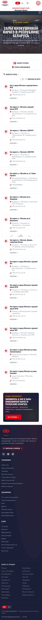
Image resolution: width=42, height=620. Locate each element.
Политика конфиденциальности (11, 617)
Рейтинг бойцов (7, 486)
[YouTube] (8, 454)
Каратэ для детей (8, 480)
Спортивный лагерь (9, 477)
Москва (4, 568)
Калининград (6, 586)
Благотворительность (9, 545)
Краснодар (5, 589)
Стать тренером (7, 548)
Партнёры (5, 541)
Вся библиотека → (8, 515)
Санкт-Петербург (8, 571)
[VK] (3, 454)
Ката (3, 503)
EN (22, 3)
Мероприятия (6, 532)
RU (18, 3)
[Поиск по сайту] (27, 3)
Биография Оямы (7, 512)
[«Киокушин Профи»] (5, 3)
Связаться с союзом (13, 448)
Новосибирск (26, 568)
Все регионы (12, 417)
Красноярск (6, 592)
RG (26, 617)
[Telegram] (13, 454)
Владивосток (6, 580)
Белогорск (5, 577)
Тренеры (5, 471)
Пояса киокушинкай (8, 500)
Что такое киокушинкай (10, 497)
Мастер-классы (7, 474)
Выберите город (11, 74)
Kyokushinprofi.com (11, 611)
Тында (24, 583)
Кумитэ (4, 506)
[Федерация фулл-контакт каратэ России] (38, 3)
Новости (5, 529)
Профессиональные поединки (12, 483)
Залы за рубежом (8, 468)
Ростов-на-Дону (27, 574)
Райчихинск (26, 571)
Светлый (25, 577)
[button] (39, 12)
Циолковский (26, 589)
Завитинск (5, 583)
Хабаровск (25, 586)
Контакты (5, 551)
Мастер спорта (7, 509)
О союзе (5, 526)
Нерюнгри (5, 598)
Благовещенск (6, 574)
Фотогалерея (6, 535)
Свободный (26, 580)
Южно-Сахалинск (28, 592)
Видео (4, 538)
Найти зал (5, 465)
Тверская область (28, 595)
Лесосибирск (6, 595)
